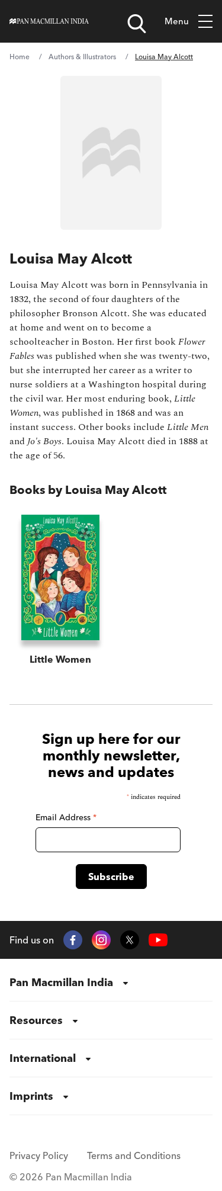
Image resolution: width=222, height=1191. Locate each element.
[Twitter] (129, 939)
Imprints (31, 1096)
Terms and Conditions (134, 1155)
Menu (177, 21)
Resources (36, 1020)
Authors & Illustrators (82, 56)
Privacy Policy (38, 1155)
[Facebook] (72, 939)
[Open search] (136, 23)
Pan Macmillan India (61, 982)
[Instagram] (101, 939)
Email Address (66, 817)
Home (19, 56)
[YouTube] (158, 940)
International (42, 1058)
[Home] (49, 21)
